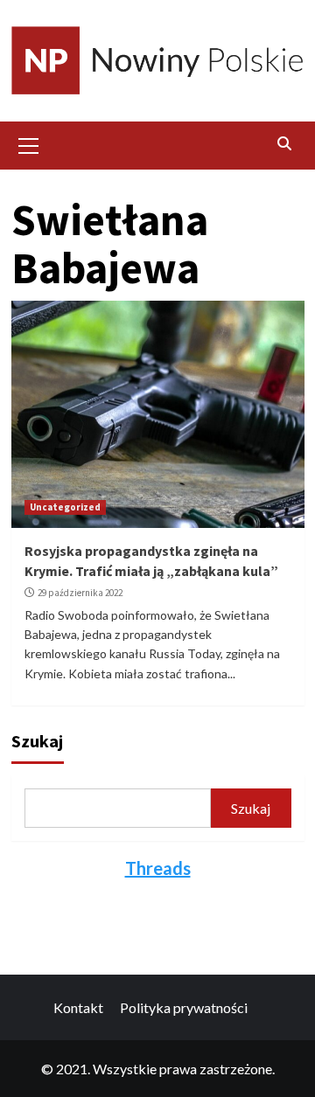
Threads (158, 867)
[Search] (285, 143)
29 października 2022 (80, 593)
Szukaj (37, 741)
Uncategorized (65, 507)
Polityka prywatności (184, 1007)
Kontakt (78, 1007)
